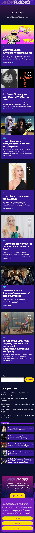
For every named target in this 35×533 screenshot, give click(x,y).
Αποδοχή (17, 518)
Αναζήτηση (4, 376)
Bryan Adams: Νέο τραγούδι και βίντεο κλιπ (20, 453)
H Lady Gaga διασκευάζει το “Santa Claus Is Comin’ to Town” (17, 246)
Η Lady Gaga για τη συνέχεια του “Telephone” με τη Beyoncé (17, 144)
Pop (4, 47)
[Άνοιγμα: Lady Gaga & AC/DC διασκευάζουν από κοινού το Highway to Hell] (17, 275)
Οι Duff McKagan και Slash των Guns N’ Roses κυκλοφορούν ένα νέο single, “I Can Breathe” (20, 461)
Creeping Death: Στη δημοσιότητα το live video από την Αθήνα (20, 445)
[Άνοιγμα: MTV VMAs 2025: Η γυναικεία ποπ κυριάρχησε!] (17, 34)
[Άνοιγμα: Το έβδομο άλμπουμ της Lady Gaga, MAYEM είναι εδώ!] (17, 78)
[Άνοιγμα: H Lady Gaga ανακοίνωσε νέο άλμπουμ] (17, 176)
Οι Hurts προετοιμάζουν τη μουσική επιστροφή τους (18, 437)
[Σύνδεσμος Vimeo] (15, 2)
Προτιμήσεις (17, 528)
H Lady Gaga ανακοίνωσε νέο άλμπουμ (16, 197)
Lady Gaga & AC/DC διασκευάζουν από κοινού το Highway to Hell (16, 293)
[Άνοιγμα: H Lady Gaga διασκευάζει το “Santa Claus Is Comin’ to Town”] (17, 226)
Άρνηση (17, 523)
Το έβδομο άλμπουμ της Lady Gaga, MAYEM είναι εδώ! (16, 97)
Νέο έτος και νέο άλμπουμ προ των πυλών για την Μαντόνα (21, 429)
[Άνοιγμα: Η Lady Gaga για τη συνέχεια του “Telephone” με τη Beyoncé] (17, 125)
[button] (32, 500)
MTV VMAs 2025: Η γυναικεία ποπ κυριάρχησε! (17, 51)
